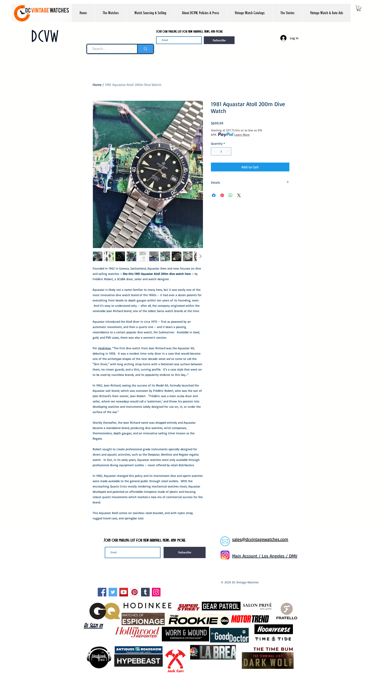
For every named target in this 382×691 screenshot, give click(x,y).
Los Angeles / (275, 556)
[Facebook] (102, 592)
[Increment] (228, 151)
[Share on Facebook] (213, 195)
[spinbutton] (221, 151)
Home (97, 84)
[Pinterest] (134, 592)
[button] (110, 13)
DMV (293, 556)
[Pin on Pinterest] (222, 195)
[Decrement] (214, 151)
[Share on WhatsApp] (230, 195)
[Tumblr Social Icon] (145, 592)
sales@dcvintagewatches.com (260, 539)
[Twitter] (113, 592)
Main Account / (247, 556)
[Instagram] (156, 592)
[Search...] (145, 49)
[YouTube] (123, 592)
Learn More (242, 134)
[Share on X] (239, 195)
